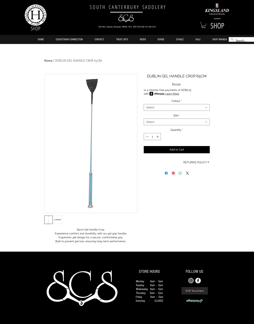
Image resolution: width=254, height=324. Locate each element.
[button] (203, 25)
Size (176, 115)
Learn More (172, 93)
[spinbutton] (152, 136)
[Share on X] (187, 173)
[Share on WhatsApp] (180, 173)
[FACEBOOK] (198, 280)
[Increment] (157, 136)
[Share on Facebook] (166, 173)
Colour (177, 101)
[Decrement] (146, 136)
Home (48, 60)
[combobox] (177, 107)
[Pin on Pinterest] (173, 173)
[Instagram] (191, 280)
